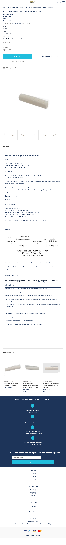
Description (6, 146)
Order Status (33, 512)
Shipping (33, 493)
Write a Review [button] (25, 23)
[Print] (10, 68)
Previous (4, 134)
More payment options (18, 61)
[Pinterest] (16, 68)
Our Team (33, 473)
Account (33, 506)
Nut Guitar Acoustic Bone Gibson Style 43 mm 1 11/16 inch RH (51, 385)
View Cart (33, 509)
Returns (33, 495)
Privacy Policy (33, 479)
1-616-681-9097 (33, 522)
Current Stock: (7, 42)
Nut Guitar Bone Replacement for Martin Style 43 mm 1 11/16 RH (30, 385)
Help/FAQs (33, 490)
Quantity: (5, 47)
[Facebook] (4, 68)
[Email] (7, 68)
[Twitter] (13, 68)
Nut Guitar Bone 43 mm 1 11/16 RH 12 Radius (12, 384)
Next (61, 134)
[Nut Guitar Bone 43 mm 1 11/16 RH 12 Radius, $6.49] (12, 368)
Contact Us (33, 476)
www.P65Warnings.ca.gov (43, 282)
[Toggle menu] (3, 2)
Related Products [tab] (8, 352)
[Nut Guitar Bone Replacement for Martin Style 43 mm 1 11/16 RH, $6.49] (32, 368)
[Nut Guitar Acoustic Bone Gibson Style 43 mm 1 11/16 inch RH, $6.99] (51, 368)
